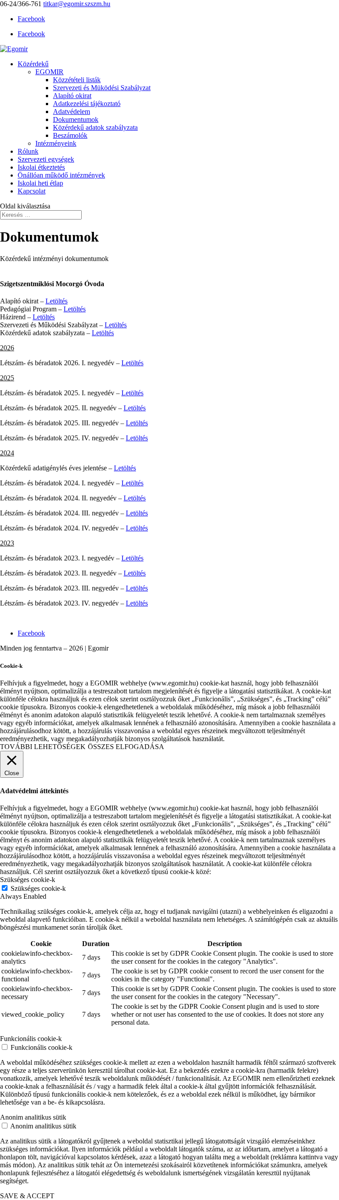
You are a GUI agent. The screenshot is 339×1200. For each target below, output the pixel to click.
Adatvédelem (71, 111)
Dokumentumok (75, 119)
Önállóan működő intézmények (61, 175)
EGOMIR (49, 72)
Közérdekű (33, 64)
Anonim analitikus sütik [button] (33, 1117)
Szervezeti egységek (46, 159)
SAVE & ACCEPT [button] (27, 1196)
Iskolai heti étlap (40, 183)
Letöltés (56, 301)
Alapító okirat (72, 95)
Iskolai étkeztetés (41, 167)
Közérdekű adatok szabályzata (95, 127)
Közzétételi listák (77, 79)
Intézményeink (55, 143)
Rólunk (28, 151)
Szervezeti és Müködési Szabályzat (102, 87)
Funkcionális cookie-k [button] (31, 1038)
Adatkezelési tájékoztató (87, 103)
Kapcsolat (31, 191)
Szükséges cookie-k (38, 888)
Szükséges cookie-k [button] (27, 879)
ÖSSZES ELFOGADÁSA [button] (126, 746)
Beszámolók (70, 135)
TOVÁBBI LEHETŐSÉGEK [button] (43, 746)
